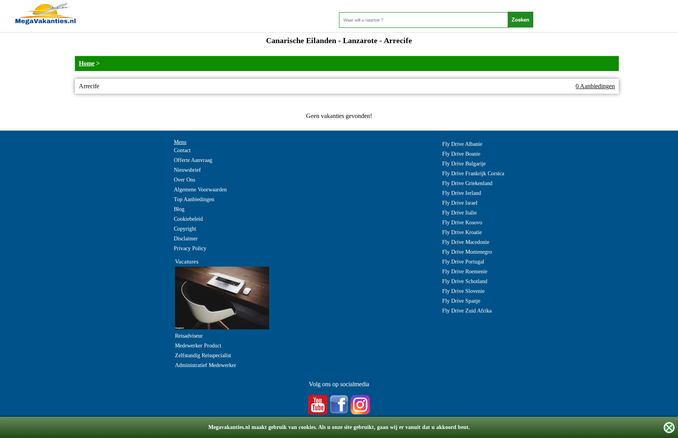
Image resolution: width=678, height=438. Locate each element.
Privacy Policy (190, 248)
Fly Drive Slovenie (463, 291)
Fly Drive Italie (459, 213)
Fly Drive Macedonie (465, 242)
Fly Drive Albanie (462, 144)
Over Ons (184, 180)
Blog (179, 209)
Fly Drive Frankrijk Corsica (473, 173)
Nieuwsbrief (187, 170)
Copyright (185, 229)
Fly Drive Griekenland (467, 183)
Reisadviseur (189, 336)
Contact (182, 150)
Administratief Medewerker (205, 365)
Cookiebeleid (188, 219)
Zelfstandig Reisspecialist (203, 355)
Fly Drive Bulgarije (464, 164)
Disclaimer (186, 239)
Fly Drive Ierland (461, 193)
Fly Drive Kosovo (462, 222)
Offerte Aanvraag (193, 160)
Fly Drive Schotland (464, 281)
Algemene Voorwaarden (200, 190)
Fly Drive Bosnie (461, 154)
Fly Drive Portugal (463, 262)
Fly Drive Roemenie (464, 271)
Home (87, 63)
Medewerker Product (198, 346)
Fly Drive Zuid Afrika (467, 311)
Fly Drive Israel (460, 203)
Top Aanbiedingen (194, 199)
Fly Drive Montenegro (467, 252)
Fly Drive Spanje (461, 301)
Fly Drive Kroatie (462, 232)
